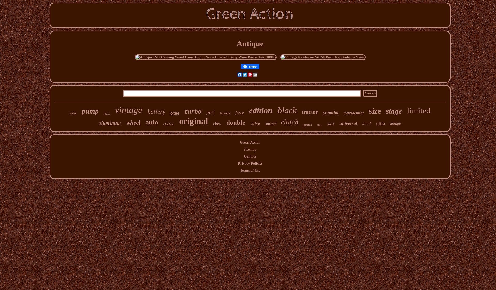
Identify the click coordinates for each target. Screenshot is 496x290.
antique (395, 124)
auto (151, 122)
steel (366, 123)
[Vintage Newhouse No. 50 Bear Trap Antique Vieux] (323, 57)
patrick (308, 124)
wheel (133, 122)
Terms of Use (250, 170)
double (235, 122)
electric (168, 124)
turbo (192, 112)
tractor (310, 112)
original (193, 121)
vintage (128, 110)
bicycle (225, 113)
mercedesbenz (354, 113)
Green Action (250, 142)
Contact (250, 156)
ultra (380, 123)
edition (261, 110)
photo (107, 113)
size (375, 111)
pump (90, 111)
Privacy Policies (250, 163)
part (210, 112)
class (217, 124)
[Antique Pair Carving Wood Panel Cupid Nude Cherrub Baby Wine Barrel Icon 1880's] (206, 57)
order (175, 113)
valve (255, 123)
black (287, 110)
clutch (289, 122)
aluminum (110, 122)
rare (319, 124)
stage (394, 111)
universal (348, 123)
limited (418, 110)
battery (156, 111)
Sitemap (250, 149)
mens (73, 113)
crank (330, 124)
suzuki (270, 124)
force (239, 113)
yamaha (330, 112)
